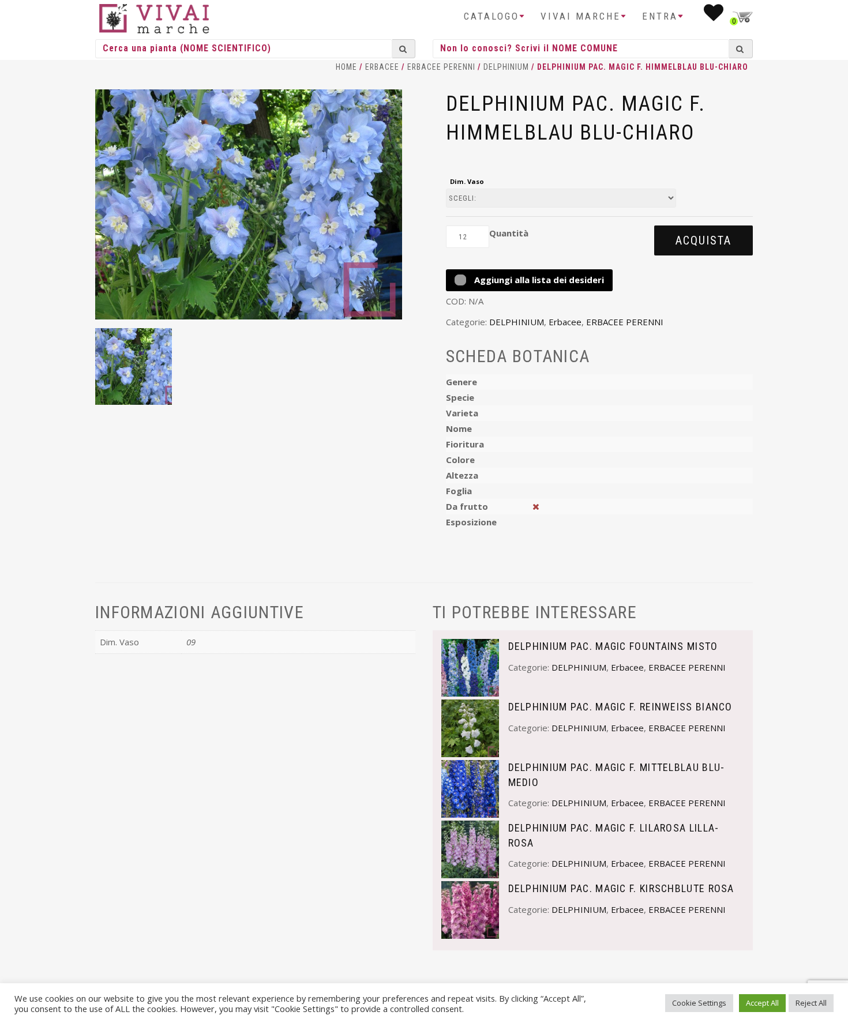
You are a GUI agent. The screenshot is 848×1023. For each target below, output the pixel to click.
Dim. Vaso (467, 181)
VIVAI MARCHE (581, 16)
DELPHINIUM (506, 67)
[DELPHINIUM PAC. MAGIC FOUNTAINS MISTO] (470, 666)
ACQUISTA (703, 240)
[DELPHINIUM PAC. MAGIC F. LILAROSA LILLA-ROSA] (470, 848)
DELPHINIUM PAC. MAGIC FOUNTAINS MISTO (613, 646)
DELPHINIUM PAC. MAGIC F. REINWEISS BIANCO (620, 707)
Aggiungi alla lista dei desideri (538, 279)
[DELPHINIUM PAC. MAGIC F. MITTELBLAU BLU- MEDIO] (470, 787)
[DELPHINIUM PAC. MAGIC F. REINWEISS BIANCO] (470, 727)
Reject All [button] (811, 1003)
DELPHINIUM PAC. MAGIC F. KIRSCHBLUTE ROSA (621, 888)
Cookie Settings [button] (699, 1003)
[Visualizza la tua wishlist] (714, 16)
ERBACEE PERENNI (441, 67)
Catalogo (491, 16)
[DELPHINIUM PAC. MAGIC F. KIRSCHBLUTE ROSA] (470, 909)
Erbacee (382, 67)
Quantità (508, 233)
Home (346, 67)
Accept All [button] (762, 1003)
